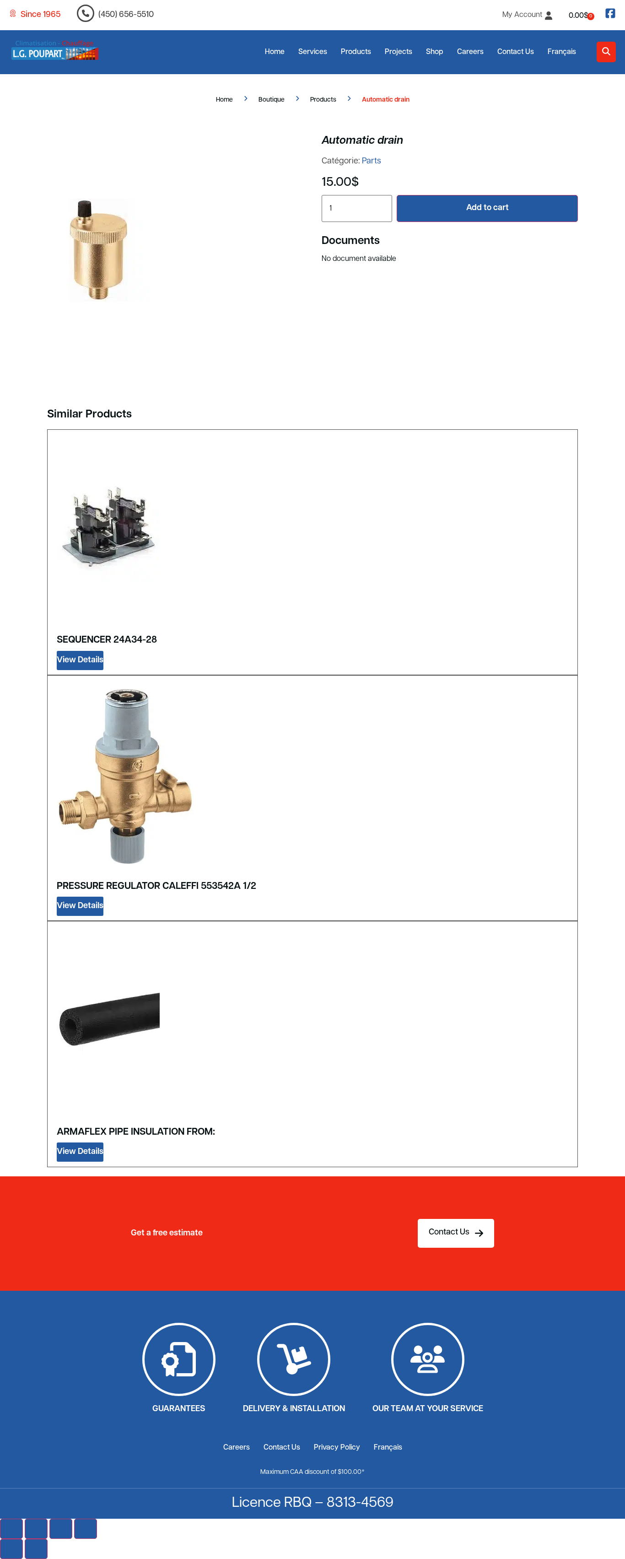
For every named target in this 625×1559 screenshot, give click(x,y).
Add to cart (487, 208)
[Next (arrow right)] (36, 1549)
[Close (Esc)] (85, 1529)
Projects (398, 52)
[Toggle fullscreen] (36, 1529)
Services (312, 52)
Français (562, 52)
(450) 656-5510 (126, 15)
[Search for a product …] (606, 52)
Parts (371, 161)
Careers (470, 52)
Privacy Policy (337, 1447)
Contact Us (515, 52)
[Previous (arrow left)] (11, 1549)
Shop (434, 52)
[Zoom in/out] (11, 1529)
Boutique (272, 100)
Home (275, 52)
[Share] (60, 1529)
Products (356, 52)
